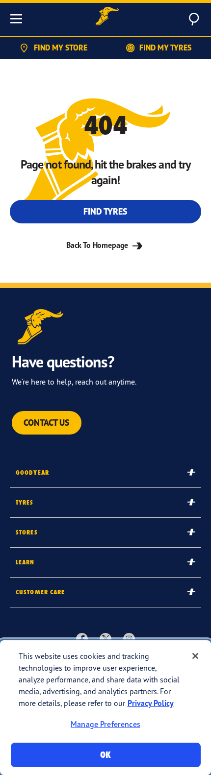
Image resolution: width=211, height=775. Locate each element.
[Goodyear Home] (107, 17)
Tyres (25, 502)
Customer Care (40, 592)
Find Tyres (105, 211)
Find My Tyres (165, 47)
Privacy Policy (151, 703)
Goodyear (32, 472)
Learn (25, 562)
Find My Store (60, 47)
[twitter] (105, 638)
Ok (105, 754)
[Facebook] (82, 638)
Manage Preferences (105, 724)
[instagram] (129, 638)
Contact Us (47, 422)
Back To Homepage (98, 245)
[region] (105, 707)
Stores (27, 532)
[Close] (195, 656)
